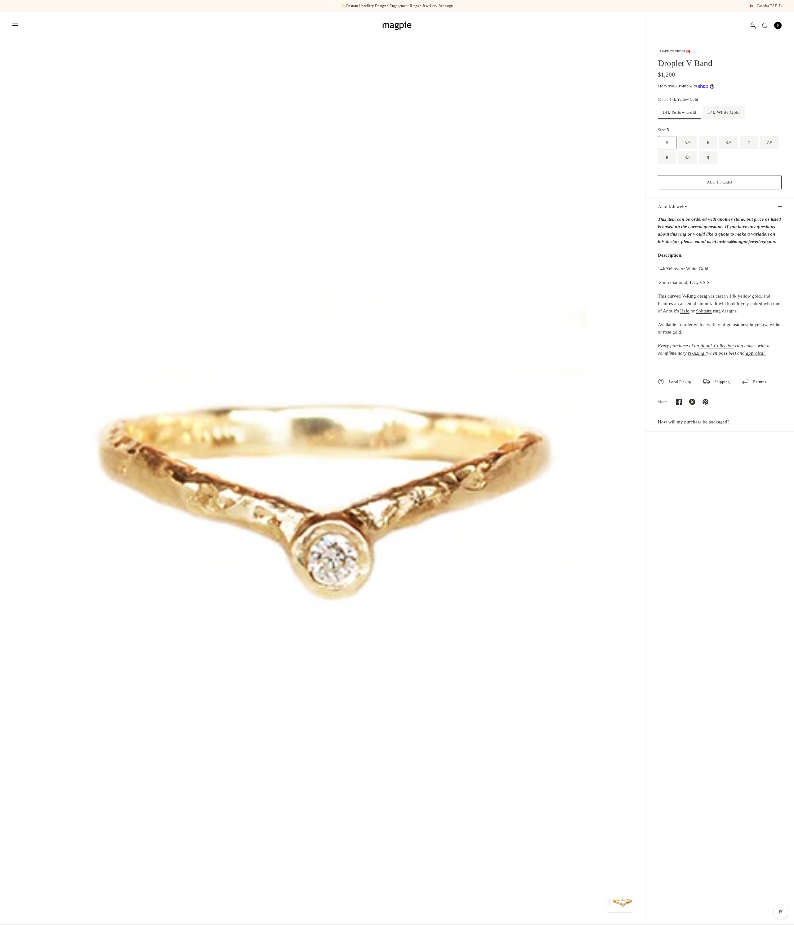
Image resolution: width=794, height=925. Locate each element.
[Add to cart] (720, 182)
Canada (769, 6)
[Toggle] (610, 902)
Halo (684, 310)
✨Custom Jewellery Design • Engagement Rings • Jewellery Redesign (397, 6)
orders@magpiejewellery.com (746, 241)
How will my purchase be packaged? (693, 421)
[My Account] (753, 25)
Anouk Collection (717, 345)
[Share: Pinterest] (705, 402)
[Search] (765, 25)
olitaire (705, 310)
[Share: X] (692, 402)
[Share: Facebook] (679, 402)
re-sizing (697, 353)
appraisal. (755, 353)
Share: (663, 402)
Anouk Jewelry (672, 206)
